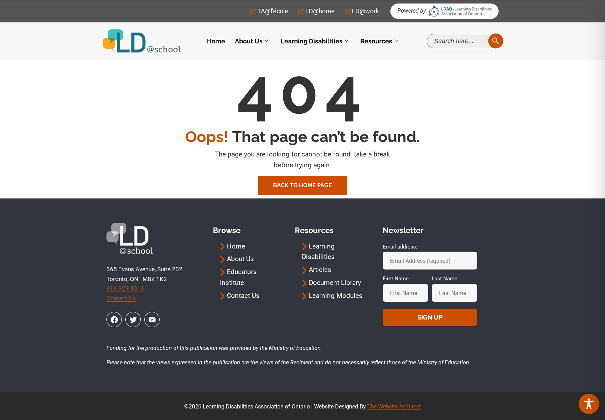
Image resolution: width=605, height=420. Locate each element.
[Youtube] (152, 319)
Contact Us (121, 298)
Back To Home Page (302, 185)
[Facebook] (114, 319)
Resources (376, 41)
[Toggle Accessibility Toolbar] (589, 404)
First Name (396, 278)
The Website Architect (394, 406)
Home (216, 41)
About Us (249, 41)
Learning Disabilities (311, 41)
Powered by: (412, 10)
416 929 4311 (125, 288)
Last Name (444, 278)
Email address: (400, 247)
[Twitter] (133, 319)
